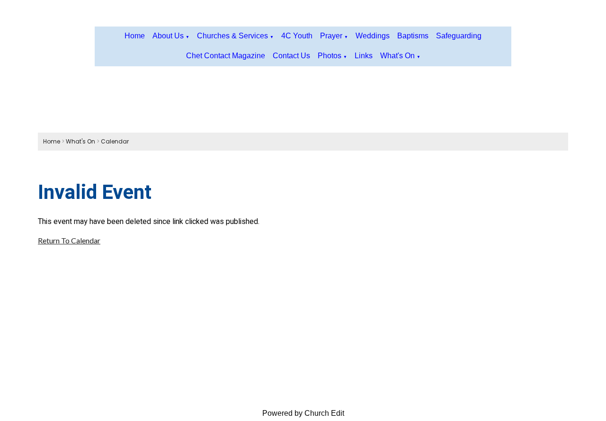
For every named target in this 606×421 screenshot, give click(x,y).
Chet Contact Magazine (225, 56)
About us (168, 36)
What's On (397, 56)
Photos (329, 56)
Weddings (373, 36)
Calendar (115, 141)
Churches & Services (232, 36)
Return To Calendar (69, 240)
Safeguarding (458, 36)
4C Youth (296, 36)
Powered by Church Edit (303, 413)
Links (364, 56)
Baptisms (412, 36)
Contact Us (291, 56)
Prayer (331, 36)
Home (135, 36)
